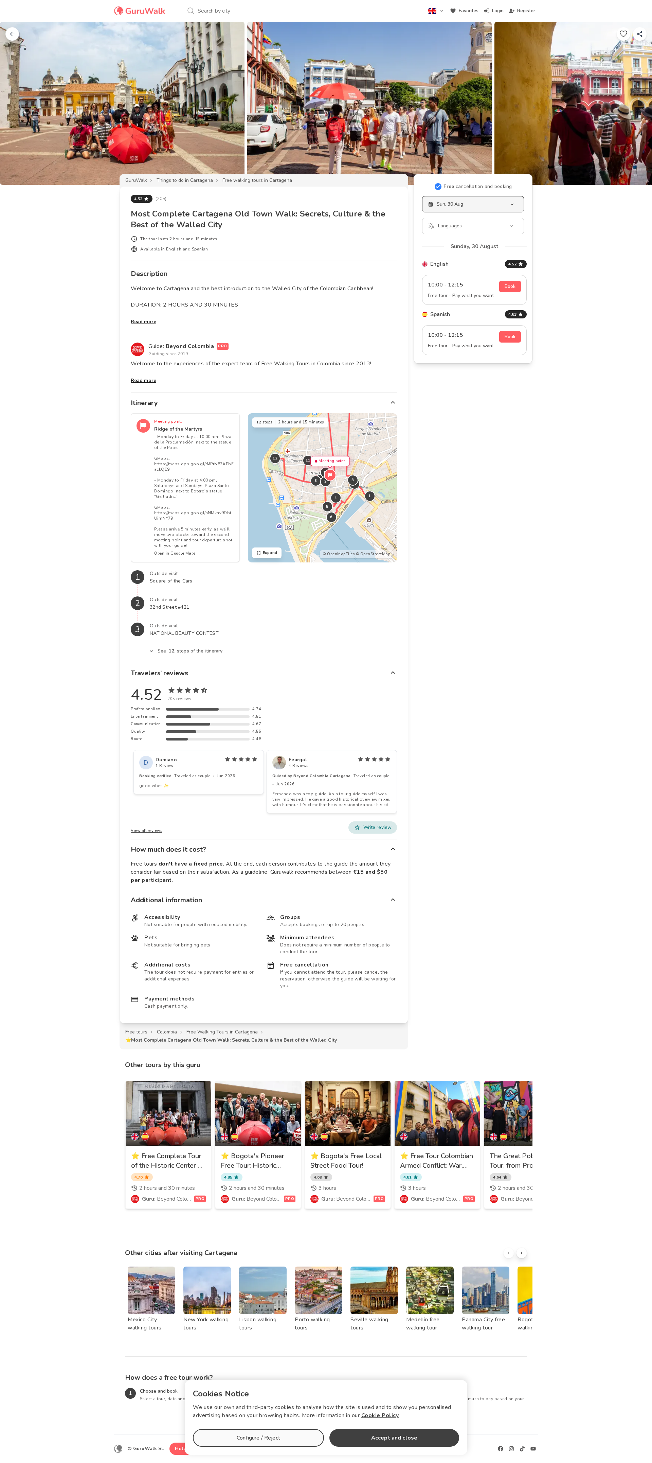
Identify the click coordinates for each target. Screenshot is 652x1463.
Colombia (167, 1032)
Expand (270, 552)
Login (498, 10)
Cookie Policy (380, 1415)
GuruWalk (136, 180)
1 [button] (369, 496)
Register (526, 10)
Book (510, 286)
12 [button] (274, 458)
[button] (330, 475)
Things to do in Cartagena (185, 180)
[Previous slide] (16, 103)
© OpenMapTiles (339, 554)
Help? (182, 1448)
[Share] (640, 34)
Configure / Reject (258, 1438)
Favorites (468, 10)
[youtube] (533, 1448)
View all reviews (146, 830)
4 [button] (335, 497)
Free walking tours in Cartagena (257, 180)
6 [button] (331, 517)
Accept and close (394, 1438)
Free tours (136, 1032)
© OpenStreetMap (373, 554)
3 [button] (352, 480)
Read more (143, 321)
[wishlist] (623, 34)
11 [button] (307, 460)
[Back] (12, 34)
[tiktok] (522, 1448)
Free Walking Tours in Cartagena (222, 1032)
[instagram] (511, 1448)
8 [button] (315, 480)
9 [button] (325, 481)
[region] (322, 487)
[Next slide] (635, 103)
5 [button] (327, 506)
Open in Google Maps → (177, 553)
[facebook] (500, 1448)
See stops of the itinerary (190, 651)
